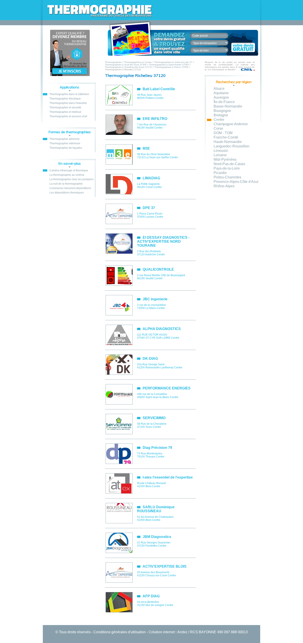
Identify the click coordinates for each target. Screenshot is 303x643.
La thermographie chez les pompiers (71, 179)
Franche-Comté (226, 137)
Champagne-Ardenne (231, 124)
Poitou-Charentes (227, 177)
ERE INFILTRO (155, 119)
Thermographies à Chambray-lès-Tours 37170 (128, 67)
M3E (146, 148)
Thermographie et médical (65, 111)
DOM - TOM (223, 133)
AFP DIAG (151, 596)
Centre (219, 119)
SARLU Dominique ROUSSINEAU (156, 509)
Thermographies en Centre (138, 62)
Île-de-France (224, 102)
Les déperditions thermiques (66, 192)
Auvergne (221, 97)
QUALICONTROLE (158, 269)
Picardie (220, 173)
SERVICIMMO (154, 418)
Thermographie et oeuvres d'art (68, 116)
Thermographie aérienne (64, 139)
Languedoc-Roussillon (231, 146)
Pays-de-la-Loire (227, 168)
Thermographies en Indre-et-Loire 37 (173, 62)
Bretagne (221, 115)
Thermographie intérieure (64, 143)
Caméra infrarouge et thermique (68, 170)
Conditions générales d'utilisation (119, 632)
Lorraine (220, 155)
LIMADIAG (151, 178)
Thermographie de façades (65, 147)
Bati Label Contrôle (159, 89)
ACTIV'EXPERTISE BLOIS (165, 566)
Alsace (219, 88)
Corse (218, 128)
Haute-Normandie (228, 142)
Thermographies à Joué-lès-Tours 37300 (125, 64)
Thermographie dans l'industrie (68, 103)
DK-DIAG (150, 358)
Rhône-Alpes (224, 186)
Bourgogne (222, 111)
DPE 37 (149, 208)
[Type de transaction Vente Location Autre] (211, 43)
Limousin (221, 150)
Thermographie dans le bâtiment (69, 94)
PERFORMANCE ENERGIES (167, 388)
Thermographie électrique (65, 98)
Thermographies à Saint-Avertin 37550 (169, 64)
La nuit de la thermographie (66, 183)
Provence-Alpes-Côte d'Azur (236, 182)
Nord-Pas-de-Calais (229, 164)
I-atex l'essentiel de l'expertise (168, 477)
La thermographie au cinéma (66, 174)
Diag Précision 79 (157, 448)
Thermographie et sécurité (65, 107)
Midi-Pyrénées (225, 159)
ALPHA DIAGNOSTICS (162, 329)
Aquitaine (221, 93)
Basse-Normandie (228, 106)
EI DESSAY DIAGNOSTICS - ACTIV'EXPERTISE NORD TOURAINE (163, 241)
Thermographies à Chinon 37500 (171, 67)
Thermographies (113, 62)
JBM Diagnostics (157, 537)
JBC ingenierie (155, 299)
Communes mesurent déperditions (70, 188)
